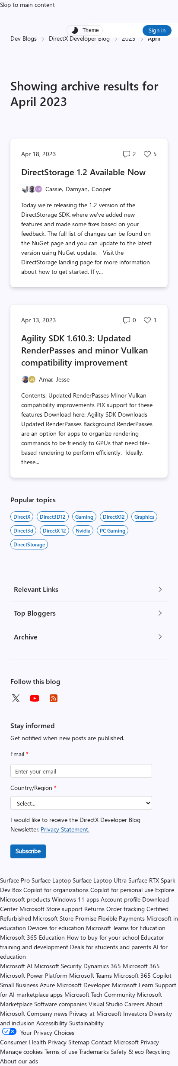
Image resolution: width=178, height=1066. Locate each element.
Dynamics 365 (102, 966)
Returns (94, 909)
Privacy (149, 1042)
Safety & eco (127, 1051)
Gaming (84, 516)
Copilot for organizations (56, 890)
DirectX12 (114, 516)
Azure (47, 985)
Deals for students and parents (110, 947)
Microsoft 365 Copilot (143, 975)
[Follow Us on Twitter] (15, 698)
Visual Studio (106, 1004)
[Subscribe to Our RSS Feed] (53, 698)
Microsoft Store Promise (64, 918)
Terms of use (60, 1051)
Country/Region (33, 787)
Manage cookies (21, 1051)
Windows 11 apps (75, 899)
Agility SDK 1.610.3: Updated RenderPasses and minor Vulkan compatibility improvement (84, 350)
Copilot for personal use (121, 890)
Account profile (120, 899)
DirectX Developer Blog (79, 38)
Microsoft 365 (141, 966)
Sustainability (86, 1023)
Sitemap (78, 1042)
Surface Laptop (51, 880)
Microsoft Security (58, 966)
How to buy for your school (103, 937)
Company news (47, 1013)
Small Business (19, 985)
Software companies (60, 1004)
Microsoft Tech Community (99, 994)
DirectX (21, 516)
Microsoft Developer (83, 985)
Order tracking (125, 909)
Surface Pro (15, 880)
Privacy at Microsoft (95, 1013)
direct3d (23, 530)
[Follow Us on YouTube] (34, 698)
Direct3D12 (53, 516)
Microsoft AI (16, 966)
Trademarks (94, 1051)
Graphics (144, 516)
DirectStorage (29, 544)
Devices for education (56, 928)
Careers (134, 1004)
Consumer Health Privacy (33, 1042)
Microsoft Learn (132, 985)
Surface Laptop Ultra (100, 880)
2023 (129, 38)
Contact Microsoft (115, 1042)
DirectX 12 (54, 530)
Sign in (157, 30)
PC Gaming (112, 530)
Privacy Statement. (65, 829)
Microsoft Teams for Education (125, 928)
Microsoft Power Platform (33, 975)
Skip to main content (27, 4)
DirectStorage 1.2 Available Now (83, 171)
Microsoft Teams (90, 975)
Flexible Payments (121, 918)
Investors (135, 1013)
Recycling (158, 1051)
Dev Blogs (23, 38)
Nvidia (83, 530)
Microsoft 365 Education (32, 937)
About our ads (19, 1061)
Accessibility (51, 1023)
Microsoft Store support (51, 909)
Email (19, 754)
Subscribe (28, 851)
